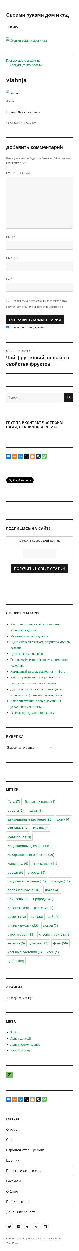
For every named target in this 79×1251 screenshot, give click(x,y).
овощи (15, 872)
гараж (35, 810)
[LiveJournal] (38, 456)
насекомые (45, 863)
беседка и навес (40, 801)
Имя (11, 237)
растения (43, 907)
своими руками (23, 925)
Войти (15, 1032)
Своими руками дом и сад (37, 14)
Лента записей (20, 1038)
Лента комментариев (25, 1044)
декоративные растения (30, 819)
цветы (16, 960)
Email (12, 258)
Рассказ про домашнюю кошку (32, 712)
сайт (54, 916)
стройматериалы (55, 934)
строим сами (21, 934)
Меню (13, 27)
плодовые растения (27, 881)
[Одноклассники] (14, 456)
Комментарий (18, 173)
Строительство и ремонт (25, 1150)
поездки (60, 881)
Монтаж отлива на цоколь (29, 636)
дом (63, 819)
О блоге (12, 1191)
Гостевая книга (18, 1201)
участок (39, 943)
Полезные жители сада (24, 1170)
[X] (26, 456)
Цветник (12, 1160)
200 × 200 (30, 123)
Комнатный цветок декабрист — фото (37, 671)
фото (60, 943)
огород (36, 872)
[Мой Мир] (20, 456)
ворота (16, 810)
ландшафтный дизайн (28, 845)
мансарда (18, 863)
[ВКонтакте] (8, 456)
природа (43, 898)
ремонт (17, 916)
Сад (9, 1139)
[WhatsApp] (44, 456)
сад (37, 916)
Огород (11, 1129)
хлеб (53, 951)
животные (18, 828)
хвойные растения (25, 951)
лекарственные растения (31, 854)
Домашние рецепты (21, 1211)
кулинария (19, 836)
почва (52, 890)
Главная (12, 1119)
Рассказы (13, 1181)
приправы (18, 898)
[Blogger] (32, 456)
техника (16, 943)
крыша (41, 828)
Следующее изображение (26, 65)
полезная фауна (24, 890)
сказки (50, 925)
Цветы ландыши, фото (26, 653)
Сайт (10, 279)
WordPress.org (20, 1050)
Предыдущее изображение (23, 60)
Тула (14, 801)
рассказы (18, 907)
